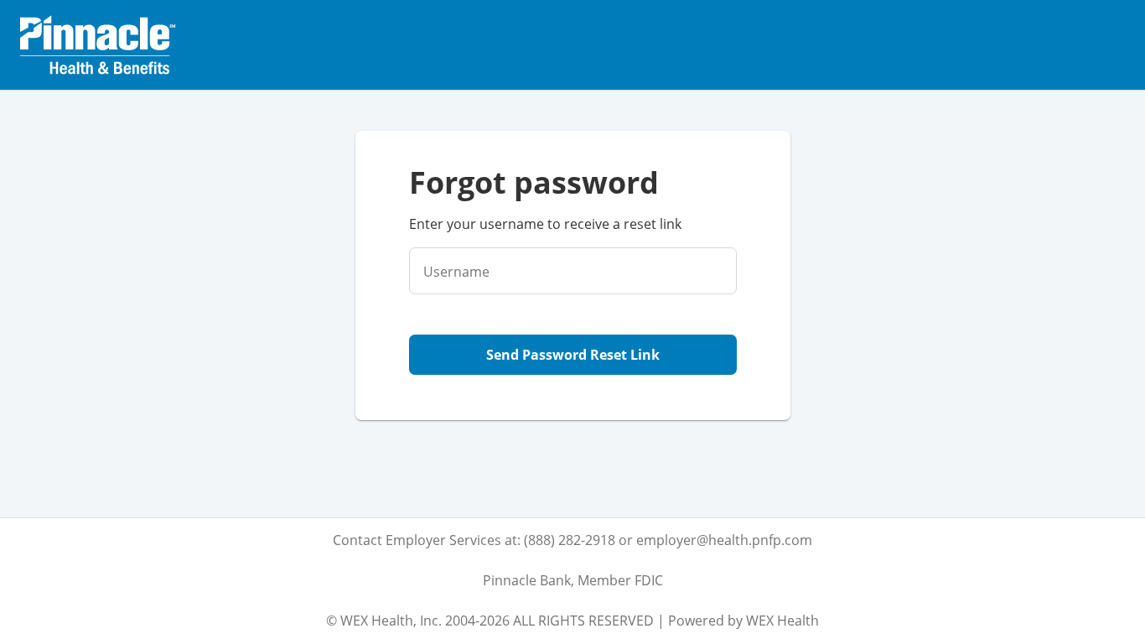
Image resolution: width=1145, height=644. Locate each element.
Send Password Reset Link (573, 354)
